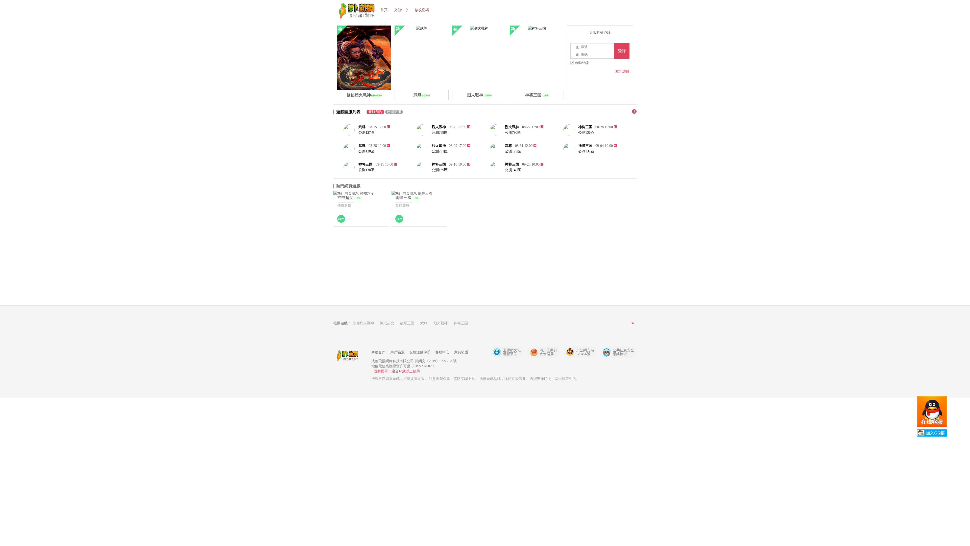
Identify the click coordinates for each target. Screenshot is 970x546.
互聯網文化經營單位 (512, 352)
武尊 (362, 127)
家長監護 (461, 352)
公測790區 (513, 132)
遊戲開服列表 (348, 112)
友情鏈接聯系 (419, 352)
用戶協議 (397, 352)
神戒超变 (387, 323)
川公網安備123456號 (585, 352)
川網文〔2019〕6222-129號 (436, 361)
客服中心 (442, 352)
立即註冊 (622, 71)
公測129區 (513, 151)
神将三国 (585, 127)
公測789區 (440, 132)
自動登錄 (581, 63)
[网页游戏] (348, 355)
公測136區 (586, 132)
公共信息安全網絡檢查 (623, 352)
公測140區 (513, 170)
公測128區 (366, 151)
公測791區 (440, 151)
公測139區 (440, 170)
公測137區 (586, 151)
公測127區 (366, 132)
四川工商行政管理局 (548, 352)
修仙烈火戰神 (363, 323)
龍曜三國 (407, 323)
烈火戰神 (439, 127)
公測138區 (366, 170)
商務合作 (378, 352)
